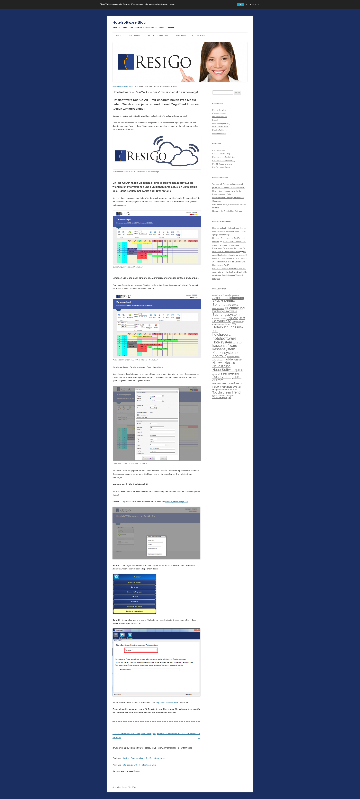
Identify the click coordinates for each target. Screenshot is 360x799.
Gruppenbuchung (238, 321)
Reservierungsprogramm (226, 378)
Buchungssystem (226, 314)
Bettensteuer (232, 305)
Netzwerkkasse (223, 363)
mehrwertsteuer (217, 360)
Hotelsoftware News (125, 86)
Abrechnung (217, 295)
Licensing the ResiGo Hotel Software (227, 211)
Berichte (218, 304)
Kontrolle (219, 356)
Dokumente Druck (219, 117)
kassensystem (223, 349)
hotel (234, 323)
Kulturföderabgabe (233, 357)
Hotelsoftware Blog (129, 22)
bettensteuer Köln (218, 309)
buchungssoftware (224, 311)
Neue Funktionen (219, 133)
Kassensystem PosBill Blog (223, 157)
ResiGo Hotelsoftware (221, 167)
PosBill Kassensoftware (158, 36)
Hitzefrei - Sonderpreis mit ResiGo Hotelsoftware (143, 758)
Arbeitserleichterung (228, 298)
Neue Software (224, 370)
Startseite (117, 36)
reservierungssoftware (227, 383)
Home (114, 86)
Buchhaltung (235, 308)
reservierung (229, 373)
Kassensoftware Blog (221, 154)
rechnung (215, 374)
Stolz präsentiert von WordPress (124, 787)
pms (239, 370)
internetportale (237, 343)
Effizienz (232, 318)
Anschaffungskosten (231, 295)
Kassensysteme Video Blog (223, 160)
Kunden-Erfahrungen (220, 130)
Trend (236, 392)
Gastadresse (221, 321)
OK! (240, 4)
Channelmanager (219, 113)
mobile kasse (233, 359)
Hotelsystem (222, 342)
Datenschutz (198, 36)
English (215, 120)
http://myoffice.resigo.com (176, 502)
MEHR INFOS (252, 4)
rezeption (222, 389)
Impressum (181, 36)
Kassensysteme (225, 353)
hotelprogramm (224, 334)
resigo (215, 389)
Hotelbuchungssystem (227, 329)
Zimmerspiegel (221, 397)
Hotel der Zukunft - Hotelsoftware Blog (139, 765)
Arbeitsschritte (223, 301)
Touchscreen (221, 392)
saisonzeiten (231, 390)
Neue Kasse (221, 366)
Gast (242, 318)
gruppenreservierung (221, 324)
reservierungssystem (227, 386)
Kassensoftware (218, 150)
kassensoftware (224, 346)
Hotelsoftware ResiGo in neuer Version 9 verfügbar (229, 275)
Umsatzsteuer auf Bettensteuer (223, 395)
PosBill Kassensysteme (222, 164)
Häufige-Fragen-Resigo (221, 123)
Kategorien (134, 36)
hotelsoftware (224, 338)
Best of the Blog (219, 110)
